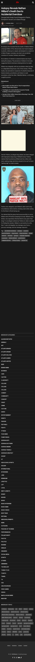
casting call (5, 620)
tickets (3, 573)
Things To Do (5, 570)
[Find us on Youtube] (19, 658)
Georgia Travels (6, 450)
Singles (3, 548)
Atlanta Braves (6, 348)
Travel (3, 576)
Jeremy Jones (10, 23)
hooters (9, 628)
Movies (3, 497)
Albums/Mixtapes (6, 339)
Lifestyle (4, 481)
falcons (24, 620)
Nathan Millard (13, 238)
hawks (3, 628)
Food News (4, 434)
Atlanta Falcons (6, 355)
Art (2, 345)
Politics (4, 541)
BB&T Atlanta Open (6, 617)
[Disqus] (17, 267)
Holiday (3, 465)
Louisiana (4, 238)
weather (4, 598)
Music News (4, 507)
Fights (3, 427)
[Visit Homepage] (17, 2)
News (2, 522)
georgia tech (14, 626)
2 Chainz (4, 609)
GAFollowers (15, 654)
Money (3, 494)
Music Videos (5, 510)
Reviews (3, 544)
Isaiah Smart (16, 628)
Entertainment (6, 415)
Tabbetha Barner (6, 240)
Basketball (28, 614)
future (14, 623)
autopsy (20, 230)
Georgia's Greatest (7, 453)
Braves (21, 617)
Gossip (3, 456)
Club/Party (4, 380)
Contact (25, 645)
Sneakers (4, 551)
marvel (3, 631)
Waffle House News (7, 595)
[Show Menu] (2, 2)
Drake (18, 620)
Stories (3, 560)
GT (2, 459)
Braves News (5, 367)
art (16, 609)
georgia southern (28, 623)
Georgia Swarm (6, 446)
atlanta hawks (24, 611)
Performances (5, 532)
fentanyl (10, 235)
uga (21, 634)
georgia (16, 235)
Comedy (3, 393)
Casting (3, 377)
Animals (3, 342)
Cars (2, 374)
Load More (17, 100)
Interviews (4, 472)
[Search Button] (33, 2)
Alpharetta (11, 609)
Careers (20, 645)
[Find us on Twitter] (14, 658)
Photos (3, 538)
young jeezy (27, 634)
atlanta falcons (15, 611)
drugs (30, 233)
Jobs (2, 475)
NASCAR (15, 631)
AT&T (20, 609)
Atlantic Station (20, 614)
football (9, 623)
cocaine (26, 230)
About (8, 645)
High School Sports (7, 462)
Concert (4, 399)
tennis (9, 634)
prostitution (22, 238)
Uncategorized (6, 586)
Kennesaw (4, 478)
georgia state (5, 626)
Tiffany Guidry (16, 240)
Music (3, 500)
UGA (2, 582)
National (4, 516)
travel (16, 634)
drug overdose (23, 233)
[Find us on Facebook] (12, 658)
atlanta (31, 609)
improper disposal (24, 235)
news (20, 631)
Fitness (3, 431)
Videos (3, 592)
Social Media (5, 554)
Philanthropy (5, 535)
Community (4, 396)
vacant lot (24, 240)
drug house (15, 233)
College (3, 383)
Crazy (3, 402)
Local (3, 487)
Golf (20, 626)
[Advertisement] (13, 140)
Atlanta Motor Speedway (8, 614)
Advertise (14, 645)
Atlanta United (6, 361)
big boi (15, 617)
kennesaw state (25, 628)
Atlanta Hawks (6, 358)
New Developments (7, 519)
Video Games (5, 589)
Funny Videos (5, 437)
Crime (3, 405)
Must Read (4, 513)
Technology (5, 567)
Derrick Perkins (6, 233)
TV (2, 579)
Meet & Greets (5, 491)
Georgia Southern (7, 443)
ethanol (4, 235)
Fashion (3, 421)
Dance (3, 412)
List (2, 484)
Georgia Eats (5, 440)
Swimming (4, 563)
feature (30, 620)
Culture (3, 408)
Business (4, 370)
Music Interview (6, 503)
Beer (2, 364)
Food (3, 623)
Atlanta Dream (6, 351)
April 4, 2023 (19, 23)
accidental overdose (10, 230)
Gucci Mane (27, 626)
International (5, 469)
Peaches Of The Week (7, 529)
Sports (3, 557)
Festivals (4, 424)
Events (3, 418)
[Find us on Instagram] (16, 658)
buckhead (27, 617)
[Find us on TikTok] (21, 658)
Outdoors (4, 526)
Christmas (12, 620)
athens (25, 609)
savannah (26, 631)
